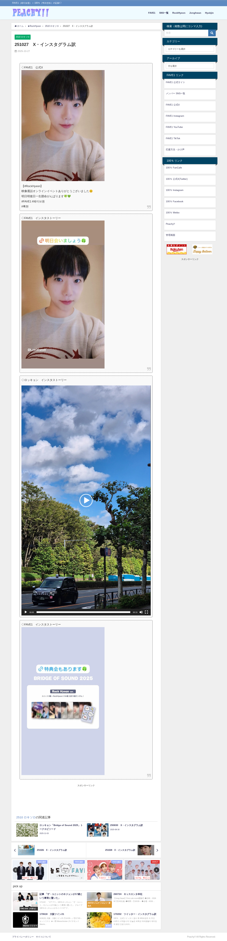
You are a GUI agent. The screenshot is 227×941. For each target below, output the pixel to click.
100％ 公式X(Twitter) (177, 179)
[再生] (25, 612)
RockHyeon (178, 13)
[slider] (83, 612)
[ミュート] (141, 612)
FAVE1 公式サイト (175, 82)
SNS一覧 (164, 13)
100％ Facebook (174, 201)
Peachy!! (170, 224)
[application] (86, 500)
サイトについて (43, 937)
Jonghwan (195, 13)
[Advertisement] (86, 794)
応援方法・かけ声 (175, 149)
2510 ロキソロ (23, 37)
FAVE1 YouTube (174, 127)
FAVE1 (151, 13)
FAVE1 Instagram (175, 116)
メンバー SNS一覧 (175, 93)
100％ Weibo (172, 212)
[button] (86, 500)
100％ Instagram (174, 190)
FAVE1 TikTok (173, 138)
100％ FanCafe (174, 167)
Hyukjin (209, 13)
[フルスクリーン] (146, 612)
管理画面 (170, 235)
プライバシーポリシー (23, 937)
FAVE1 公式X (173, 105)
